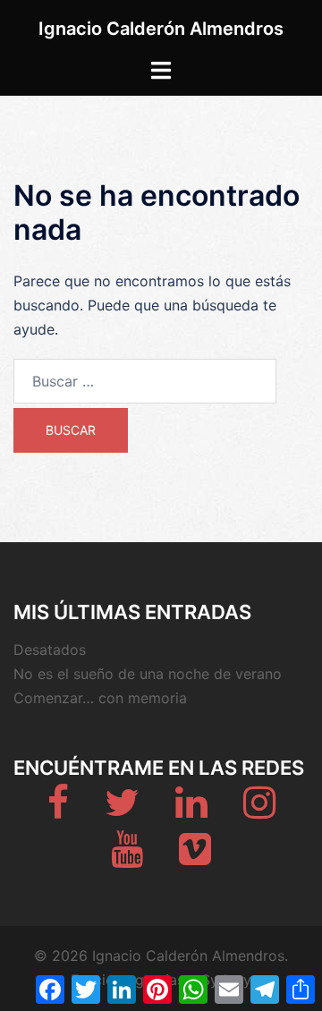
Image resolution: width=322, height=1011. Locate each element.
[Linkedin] (191, 811)
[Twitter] (122, 811)
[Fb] (58, 811)
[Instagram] (259, 811)
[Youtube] (127, 857)
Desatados (49, 649)
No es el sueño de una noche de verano (147, 674)
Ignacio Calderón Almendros (161, 28)
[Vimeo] (195, 857)
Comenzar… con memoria (100, 698)
